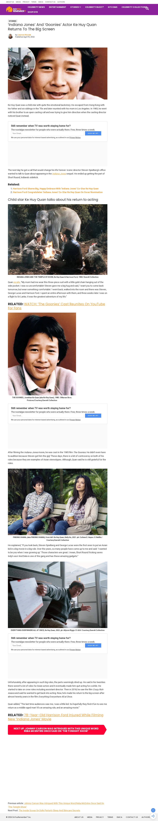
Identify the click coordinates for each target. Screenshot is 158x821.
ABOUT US (10, 2)
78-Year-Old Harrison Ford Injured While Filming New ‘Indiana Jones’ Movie (55, 717)
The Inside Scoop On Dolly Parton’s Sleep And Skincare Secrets (49, 810)
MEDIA (18, 2)
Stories (12, 21)
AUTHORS (61, 2)
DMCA (40, 2)
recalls (16, 282)
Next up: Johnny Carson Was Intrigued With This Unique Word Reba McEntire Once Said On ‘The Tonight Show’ (56, 730)
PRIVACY (26, 2)
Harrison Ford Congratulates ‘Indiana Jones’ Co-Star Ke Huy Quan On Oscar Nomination (58, 192)
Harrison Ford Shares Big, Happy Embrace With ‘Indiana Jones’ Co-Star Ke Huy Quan (56, 188)
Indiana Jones (59, 173)
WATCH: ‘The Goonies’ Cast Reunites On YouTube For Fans (56, 306)
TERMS (33, 2)
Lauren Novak (24, 35)
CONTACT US (50, 2)
